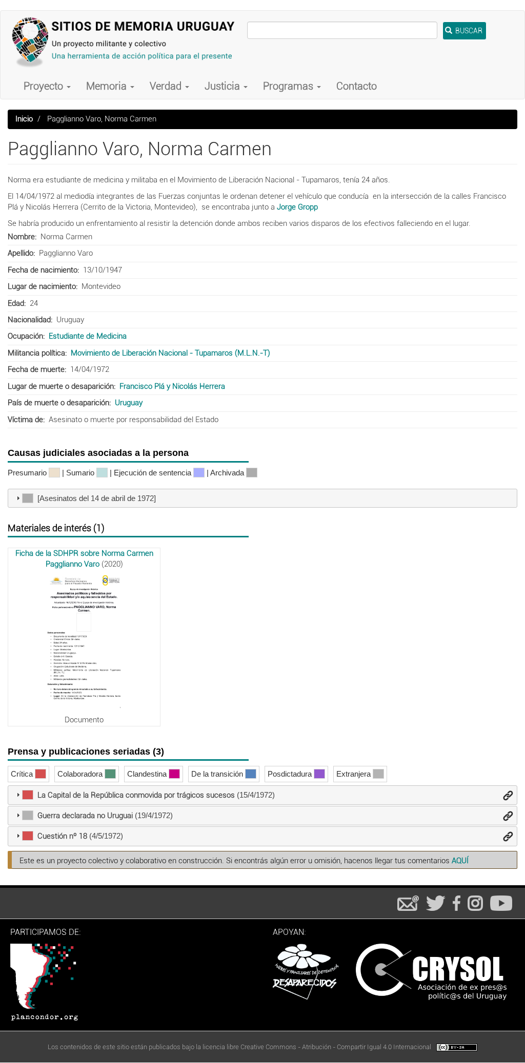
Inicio (24, 118)
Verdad (167, 86)
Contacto (356, 86)
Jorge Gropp (297, 207)
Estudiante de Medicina (88, 336)
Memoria (107, 86)
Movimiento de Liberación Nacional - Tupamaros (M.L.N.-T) (170, 353)
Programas (289, 86)
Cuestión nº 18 (62, 836)
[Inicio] (127, 42)
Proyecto (45, 86)
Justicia (224, 86)
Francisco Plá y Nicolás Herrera (172, 386)
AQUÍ (460, 860)
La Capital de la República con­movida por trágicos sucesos (136, 795)
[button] (84, 642)
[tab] (262, 498)
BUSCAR (468, 31)
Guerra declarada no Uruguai (85, 815)
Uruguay (129, 402)
